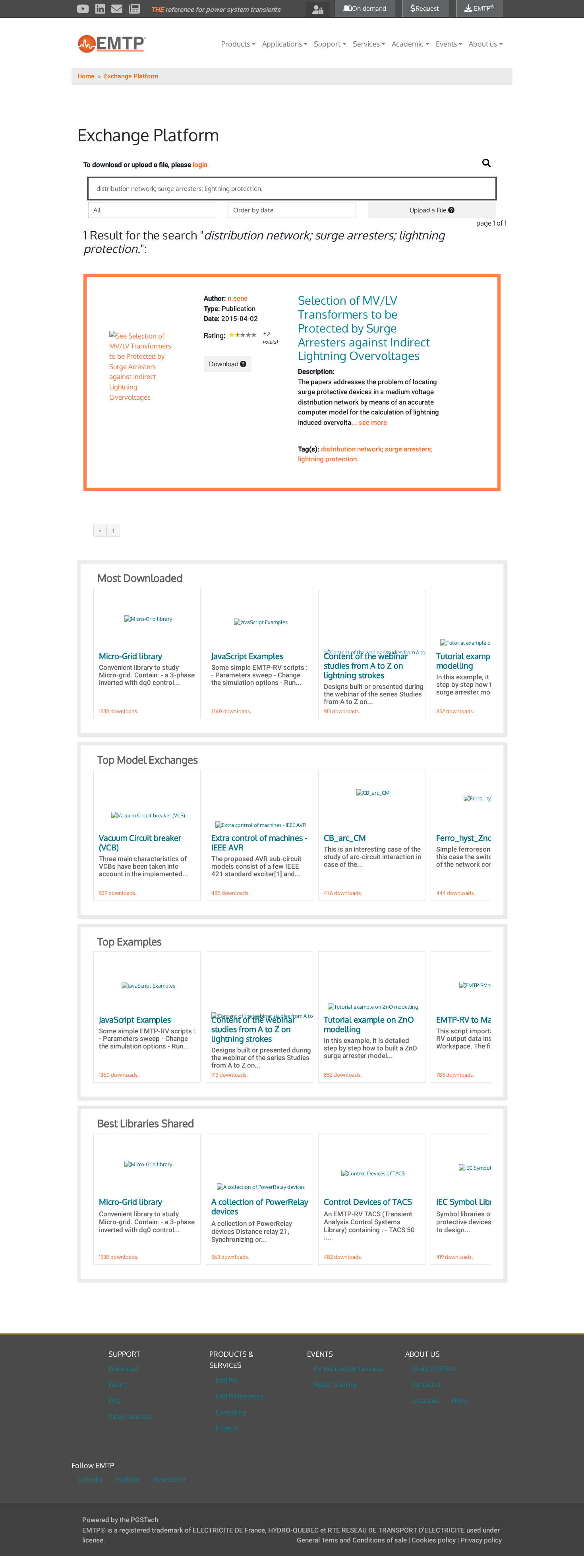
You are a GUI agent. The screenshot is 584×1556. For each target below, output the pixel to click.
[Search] (487, 163)
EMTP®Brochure (240, 1396)
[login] (318, 9)
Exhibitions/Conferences (348, 1369)
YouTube (128, 1479)
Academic (407, 43)
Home (86, 76)
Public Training (334, 1385)
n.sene (238, 298)
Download (224, 364)
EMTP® (227, 1380)
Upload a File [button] (429, 210)
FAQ (114, 1400)
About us (483, 43)
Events (446, 43)
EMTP (483, 8)
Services (366, 43)
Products (235, 43)
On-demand (369, 8)
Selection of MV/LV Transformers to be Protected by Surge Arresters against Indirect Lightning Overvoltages (364, 328)
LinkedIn (90, 1479)
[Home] (126, 44)
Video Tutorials (129, 1416)
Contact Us (427, 1385)
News (460, 1400)
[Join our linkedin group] (100, 10)
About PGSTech (434, 1369)
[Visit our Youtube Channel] (83, 10)
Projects (227, 1428)
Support (327, 43)
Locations (425, 1400)
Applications (282, 43)
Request (427, 8)
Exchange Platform (131, 76)
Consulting (231, 1412)
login (200, 165)
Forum (117, 1385)
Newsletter (169, 1479)
